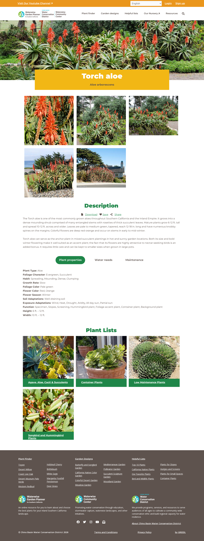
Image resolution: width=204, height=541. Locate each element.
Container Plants (91, 382)
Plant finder (88, 13)
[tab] (70, 260)
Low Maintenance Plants (149, 382)
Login (168, 3)
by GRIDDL (180, 532)
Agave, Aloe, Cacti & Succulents (48, 382)
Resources (172, 13)
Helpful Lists (138, 459)
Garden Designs (84, 459)
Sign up (180, 3)
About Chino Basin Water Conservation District (156, 523)
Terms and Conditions (106, 532)
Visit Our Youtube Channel (34, 3)
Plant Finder (25, 459)
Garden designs (110, 13)
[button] (183, 13)
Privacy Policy (145, 532)
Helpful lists (131, 13)
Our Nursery (151, 13)
